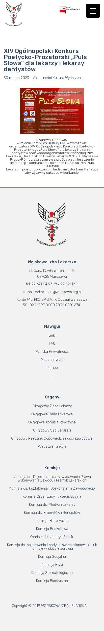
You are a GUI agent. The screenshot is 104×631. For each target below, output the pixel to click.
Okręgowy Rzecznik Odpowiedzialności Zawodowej (52, 438)
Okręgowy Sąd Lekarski (52, 430)
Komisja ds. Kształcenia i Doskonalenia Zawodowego (52, 488)
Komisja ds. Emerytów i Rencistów (52, 513)
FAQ (52, 343)
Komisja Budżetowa (52, 529)
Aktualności (42, 78)
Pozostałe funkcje (52, 446)
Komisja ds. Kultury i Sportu (52, 537)
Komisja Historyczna (52, 521)
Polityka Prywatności (52, 351)
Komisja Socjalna (52, 556)
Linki (52, 335)
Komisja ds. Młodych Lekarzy (52, 504)
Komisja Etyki (52, 565)
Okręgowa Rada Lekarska (52, 414)
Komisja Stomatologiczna (52, 573)
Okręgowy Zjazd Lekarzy (52, 406)
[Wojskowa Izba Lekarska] (14, 14)
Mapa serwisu (52, 360)
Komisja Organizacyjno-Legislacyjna (52, 496)
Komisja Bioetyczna (52, 581)
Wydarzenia (74, 78)
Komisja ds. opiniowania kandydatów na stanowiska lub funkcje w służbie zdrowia (52, 547)
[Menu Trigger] (93, 11)
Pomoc (52, 368)
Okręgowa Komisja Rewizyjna (52, 422)
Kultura (58, 78)
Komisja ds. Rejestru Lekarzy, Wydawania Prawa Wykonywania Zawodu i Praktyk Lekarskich (52, 479)
